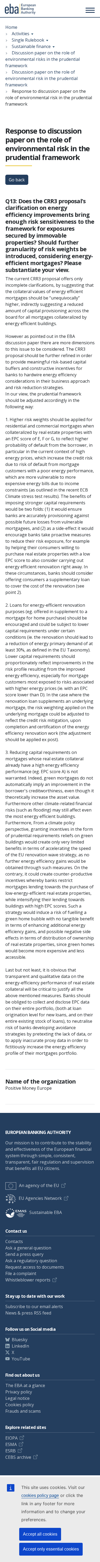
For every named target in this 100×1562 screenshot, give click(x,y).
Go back (17, 180)
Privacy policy (18, 1392)
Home (11, 27)
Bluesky (19, 1340)
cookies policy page (40, 1495)
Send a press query (24, 1254)
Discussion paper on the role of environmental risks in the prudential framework (42, 59)
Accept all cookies (40, 1534)
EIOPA (11, 1438)
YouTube (21, 1359)
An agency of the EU (39, 1185)
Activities (20, 34)
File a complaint (20, 1273)
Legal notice (17, 1398)
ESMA (11, 1444)
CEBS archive (18, 1457)
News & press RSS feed (28, 1313)
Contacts (14, 1241)
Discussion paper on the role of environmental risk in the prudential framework (41, 78)
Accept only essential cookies (51, 1549)
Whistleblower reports (27, 1280)
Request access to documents (34, 1267)
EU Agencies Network (40, 1198)
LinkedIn (20, 1346)
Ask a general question (28, 1248)
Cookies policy (19, 1405)
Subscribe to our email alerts (34, 1306)
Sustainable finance (31, 46)
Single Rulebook (28, 40)
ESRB (10, 1451)
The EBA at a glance (25, 1385)
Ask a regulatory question (31, 1261)
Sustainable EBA (45, 1212)
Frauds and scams (23, 1411)
